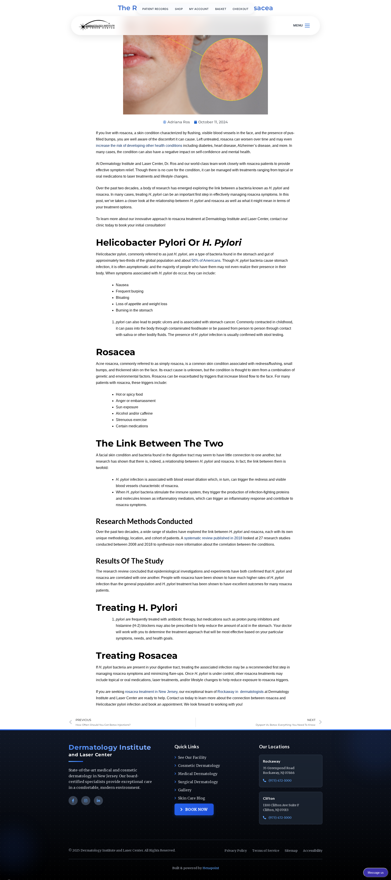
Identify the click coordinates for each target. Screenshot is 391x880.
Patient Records (155, 9)
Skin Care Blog (191, 798)
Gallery (184, 790)
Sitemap (291, 851)
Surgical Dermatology (198, 782)
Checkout (241, 9)
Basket (220, 9)
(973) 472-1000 (279, 780)
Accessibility (312, 851)
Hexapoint (211, 868)
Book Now (196, 809)
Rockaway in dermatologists (240, 692)
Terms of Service (265, 851)
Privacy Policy (235, 851)
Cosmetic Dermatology (199, 765)
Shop (179, 9)
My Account (199, 9)
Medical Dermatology (197, 773)
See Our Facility (192, 757)
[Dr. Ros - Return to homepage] (97, 25)
